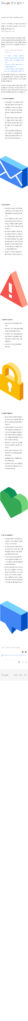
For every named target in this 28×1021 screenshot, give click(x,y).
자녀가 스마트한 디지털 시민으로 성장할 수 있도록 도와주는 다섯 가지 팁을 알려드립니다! (13, 26)
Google (15, 675)
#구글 (10, 655)
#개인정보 (6, 655)
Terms (25, 675)
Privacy (21, 675)
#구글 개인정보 (15, 655)
